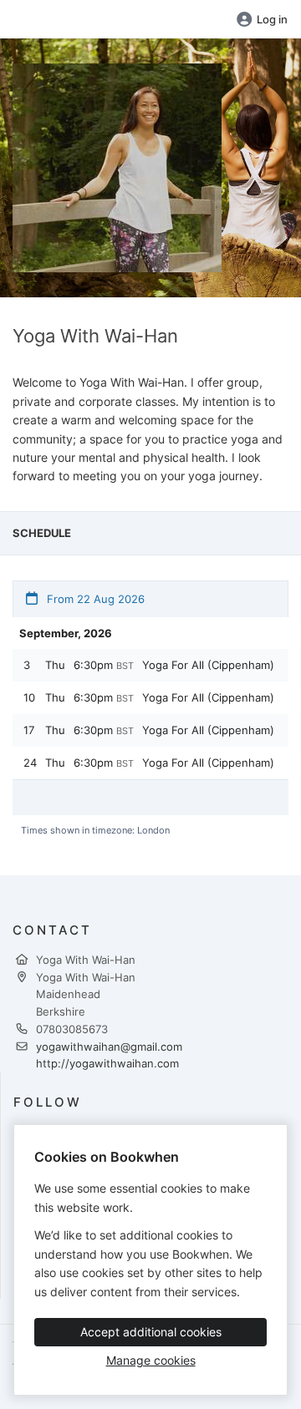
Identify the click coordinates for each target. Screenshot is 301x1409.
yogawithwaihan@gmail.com (109, 1046)
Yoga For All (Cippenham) (208, 665)
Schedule (42, 533)
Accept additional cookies (151, 1332)
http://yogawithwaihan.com (107, 1063)
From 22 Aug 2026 (94, 599)
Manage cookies (151, 1360)
